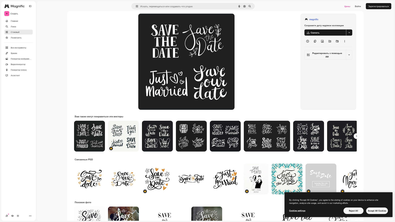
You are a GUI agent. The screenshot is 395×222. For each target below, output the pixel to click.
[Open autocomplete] (135, 6)
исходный (159, 19)
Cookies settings (297, 210)
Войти (358, 6)
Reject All (353, 210)
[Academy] (12, 215)
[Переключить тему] (17, 215)
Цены (347, 6)
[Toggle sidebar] (30, 6)
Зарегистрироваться (378, 6)
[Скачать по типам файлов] (349, 32)
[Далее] (356, 136)
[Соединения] (6, 215)
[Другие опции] (344, 41)
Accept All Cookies (377, 210)
